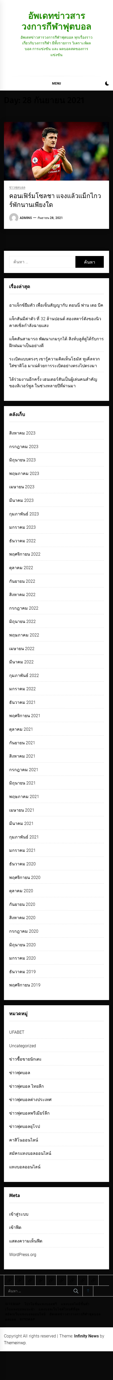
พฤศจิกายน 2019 (24, 985)
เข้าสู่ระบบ (18, 1214)
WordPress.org (22, 1254)
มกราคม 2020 (22, 958)
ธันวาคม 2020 (22, 863)
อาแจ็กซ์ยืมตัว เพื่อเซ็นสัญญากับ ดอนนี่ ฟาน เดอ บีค (56, 305)
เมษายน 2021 (21, 810)
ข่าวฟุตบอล (17, 187)
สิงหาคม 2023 (22, 433)
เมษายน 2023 (21, 486)
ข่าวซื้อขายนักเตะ (25, 1059)
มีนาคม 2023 (21, 500)
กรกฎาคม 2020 (23, 931)
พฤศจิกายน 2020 (24, 877)
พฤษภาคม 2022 (24, 635)
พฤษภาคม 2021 (24, 796)
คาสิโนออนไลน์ (23, 1140)
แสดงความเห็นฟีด (25, 1241)
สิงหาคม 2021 (22, 756)
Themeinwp (15, 1342)
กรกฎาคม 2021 (23, 769)
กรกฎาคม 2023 (23, 446)
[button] (107, 84)
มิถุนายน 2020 (22, 944)
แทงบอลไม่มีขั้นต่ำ (75, 1304)
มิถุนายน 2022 (22, 621)
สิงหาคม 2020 (22, 917)
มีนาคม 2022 (21, 661)
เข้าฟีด (15, 1227)
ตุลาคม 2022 (21, 567)
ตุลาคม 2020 (21, 890)
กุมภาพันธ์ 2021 (24, 837)
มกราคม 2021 (22, 850)
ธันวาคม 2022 (22, 540)
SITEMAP (13, 1304)
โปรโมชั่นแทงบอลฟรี (40, 1304)
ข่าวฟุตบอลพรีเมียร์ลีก (29, 1113)
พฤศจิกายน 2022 (24, 554)
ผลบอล (10, 1319)
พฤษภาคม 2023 (24, 473)
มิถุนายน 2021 (22, 783)
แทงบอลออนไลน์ (24, 1166)
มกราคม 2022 (22, 688)
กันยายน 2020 (22, 904)
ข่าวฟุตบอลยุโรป (24, 1126)
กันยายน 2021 (22, 742)
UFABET (16, 1032)
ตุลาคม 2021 (21, 729)
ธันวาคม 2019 (22, 971)
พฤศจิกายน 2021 (24, 715)
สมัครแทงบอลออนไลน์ (30, 1153)
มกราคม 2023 (22, 527)
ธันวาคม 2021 (22, 702)
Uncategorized (22, 1045)
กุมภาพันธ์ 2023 (24, 513)
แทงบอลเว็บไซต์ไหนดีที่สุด (59, 1309)
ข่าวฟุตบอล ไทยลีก (26, 1086)
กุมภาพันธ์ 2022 (24, 675)
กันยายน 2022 (22, 581)
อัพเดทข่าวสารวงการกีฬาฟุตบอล (56, 21)
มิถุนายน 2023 (22, 459)
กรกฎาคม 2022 (23, 608)
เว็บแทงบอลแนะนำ (20, 1309)
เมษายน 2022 (21, 648)
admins (26, 218)
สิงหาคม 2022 (22, 594)
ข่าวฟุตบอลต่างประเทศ (30, 1099)
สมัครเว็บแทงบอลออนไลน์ (25, 1314)
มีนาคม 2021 (21, 823)
